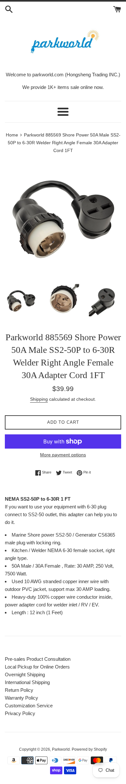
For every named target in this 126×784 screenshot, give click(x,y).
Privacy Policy (20, 713)
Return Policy (19, 690)
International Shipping (27, 682)
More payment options (63, 454)
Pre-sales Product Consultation (37, 659)
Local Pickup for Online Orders (37, 667)
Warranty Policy (21, 698)
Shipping (39, 399)
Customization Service (29, 705)
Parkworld (61, 749)
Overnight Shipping (25, 674)
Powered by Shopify (89, 749)
